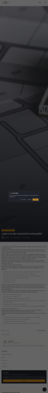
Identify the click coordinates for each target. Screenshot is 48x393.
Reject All (29, 199)
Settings (24, 199)
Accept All (35, 199)
